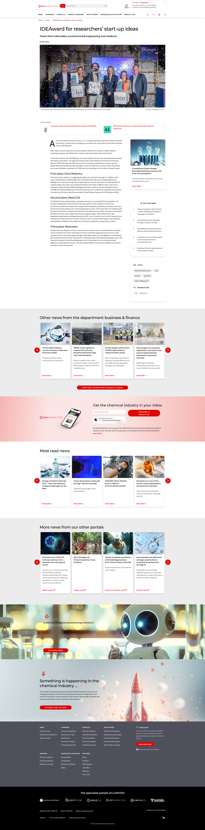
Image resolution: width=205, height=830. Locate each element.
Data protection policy (77, 818)
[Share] (153, 15)
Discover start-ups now (55, 707)
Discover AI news (55, 650)
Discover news (45, 731)
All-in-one (86, 774)
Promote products (89, 741)
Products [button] (61, 14)
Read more (97, 433)
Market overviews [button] (76, 14)
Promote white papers (112, 741)
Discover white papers (112, 731)
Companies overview (68, 745)
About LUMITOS (66, 811)
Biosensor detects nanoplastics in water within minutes (150, 249)
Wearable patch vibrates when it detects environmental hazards (149, 230)
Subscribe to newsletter (144, 413)
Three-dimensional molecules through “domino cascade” (148, 221)
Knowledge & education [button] (111, 14)
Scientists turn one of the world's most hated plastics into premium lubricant (149, 239)
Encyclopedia (66, 757)
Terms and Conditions (57, 818)
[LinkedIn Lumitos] (163, 818)
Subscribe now (144, 744)
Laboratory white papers (113, 735)
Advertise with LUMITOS (48, 811)
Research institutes (68, 764)
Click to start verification (111, 420)
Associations (65, 738)
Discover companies (68, 731)
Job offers (86, 768)
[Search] (105, 6)
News (84, 757)
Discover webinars (46, 757)
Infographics (65, 761)
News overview (45, 738)
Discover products (88, 731)
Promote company (68, 741)
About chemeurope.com (84, 811)
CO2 (84, 141)
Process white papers (111, 738)
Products (85, 761)
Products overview (89, 745)
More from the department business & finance (102, 387)
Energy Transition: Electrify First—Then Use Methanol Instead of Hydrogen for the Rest (149, 211)
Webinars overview (46, 764)
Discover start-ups (68, 735)
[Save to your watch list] (147, 15)
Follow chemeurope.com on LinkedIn (149, 749)
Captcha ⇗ (120, 422)
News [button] (40, 14)
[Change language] (159, 15)
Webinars (85, 771)
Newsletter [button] (129, 14)
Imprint (42, 818)
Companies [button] (49, 14)
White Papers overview (112, 745)
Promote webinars (46, 761)
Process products (88, 738)
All (62, 6)
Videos (63, 768)
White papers (87, 764)
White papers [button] (92, 14)
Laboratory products (89, 735)
